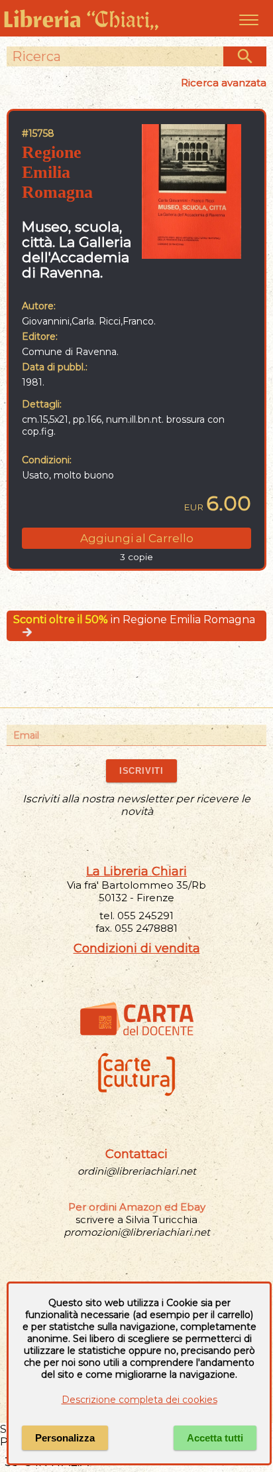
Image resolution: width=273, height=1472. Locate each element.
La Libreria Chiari (136, 871)
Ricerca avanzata (223, 82)
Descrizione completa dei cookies (139, 1400)
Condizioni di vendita (137, 948)
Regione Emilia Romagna (57, 172)
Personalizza (65, 1437)
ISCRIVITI (141, 771)
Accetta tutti (215, 1437)
